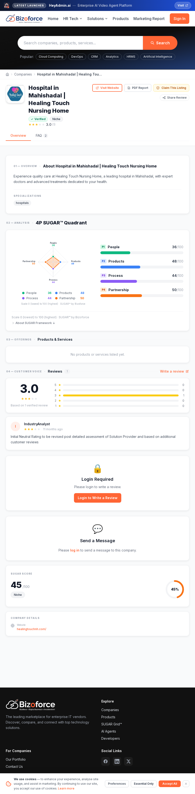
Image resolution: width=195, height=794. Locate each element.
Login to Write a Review (97, 498)
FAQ (41, 135)
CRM (94, 56)
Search (163, 42)
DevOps (77, 56)
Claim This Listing (173, 88)
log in (74, 550)
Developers (110, 738)
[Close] (186, 783)
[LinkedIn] (117, 761)
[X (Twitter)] (128, 761)
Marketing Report (149, 18)
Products (121, 18)
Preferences (117, 783)
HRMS (131, 56)
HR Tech (70, 18)
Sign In (179, 18)
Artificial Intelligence (157, 56)
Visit (181, 5)
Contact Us (14, 766)
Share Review (177, 97)
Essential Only (144, 783)
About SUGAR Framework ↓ (35, 323)
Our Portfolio (16, 759)
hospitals (22, 203)
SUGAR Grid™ (111, 724)
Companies (23, 74)
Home (53, 18)
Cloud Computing (51, 56)
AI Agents (108, 731)
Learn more (66, 788)
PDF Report (140, 88)
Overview (18, 135)
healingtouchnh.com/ (31, 629)
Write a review (172, 371)
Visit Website (109, 88)
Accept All (169, 783)
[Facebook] (105, 761)
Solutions (95, 18)
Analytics (112, 56)
